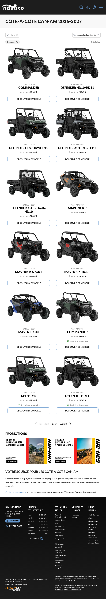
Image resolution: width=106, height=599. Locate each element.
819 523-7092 (15, 526)
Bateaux (58, 533)
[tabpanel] (38, 524)
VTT (56, 523)
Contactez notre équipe (15, 492)
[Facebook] (41, 538)
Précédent (44, 424)
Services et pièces (92, 528)
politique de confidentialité (64, 587)
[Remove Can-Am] (17, 41)
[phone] (87, 7)
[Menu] (101, 7)
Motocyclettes (60, 520)
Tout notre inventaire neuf (60, 516)
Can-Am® (58, 547)
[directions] (94, 7)
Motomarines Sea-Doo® (60, 551)
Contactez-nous (94, 515)
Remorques (59, 536)
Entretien (91, 533)
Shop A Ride (23, 584)
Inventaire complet (75, 516)
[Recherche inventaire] (81, 7)
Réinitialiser (96, 42)
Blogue (90, 518)
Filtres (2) (14, 35)
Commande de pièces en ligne (93, 542)
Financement (93, 521)
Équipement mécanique (59, 540)
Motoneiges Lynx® (59, 562)
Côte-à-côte (59, 526)
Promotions (92, 524)
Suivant (63, 424)
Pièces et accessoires (92, 537)
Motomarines (60, 529)
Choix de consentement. (72, 590)
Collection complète (58, 567)
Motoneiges (59, 544)
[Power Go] (28, 589)
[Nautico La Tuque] (13, 7)
